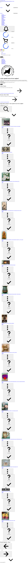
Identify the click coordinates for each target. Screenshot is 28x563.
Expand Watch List (16, 7)
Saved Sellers (3, 20)
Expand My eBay (15, 13)
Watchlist (3, 16)
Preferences (3, 22)
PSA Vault (3, 24)
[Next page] (6, 554)
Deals (7, 1)
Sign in (3, 1)
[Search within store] (6, 109)
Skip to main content (2, 0)
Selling (2, 18)
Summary (3, 14)
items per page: (2, 562)
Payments (3, 21)
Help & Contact (12, 1)
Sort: (0, 117)
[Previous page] (6, 546)
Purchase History (4, 17)
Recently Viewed (4, 15)
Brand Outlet (9, 1)
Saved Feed (3, 19)
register (5, 1)
